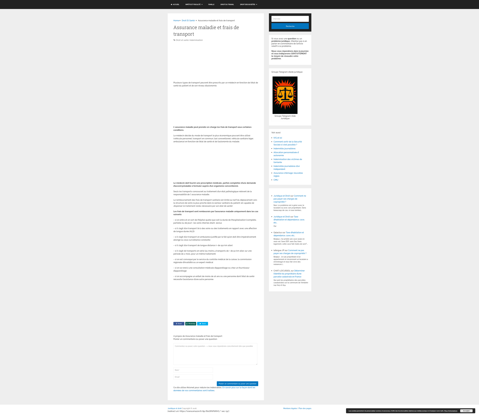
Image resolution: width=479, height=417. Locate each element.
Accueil (176, 4)
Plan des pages (305, 408)
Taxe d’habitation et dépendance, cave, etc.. (289, 219)
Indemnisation (196, 40)
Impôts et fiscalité (192, 4)
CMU (276, 180)
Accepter (466, 411)
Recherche (290, 26)
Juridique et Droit (282, 196)
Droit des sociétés (247, 4)
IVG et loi (278, 138)
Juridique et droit (174, 408)
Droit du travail (227, 4)
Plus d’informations (450, 411)
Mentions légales (290, 408)
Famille (211, 4)
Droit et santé (182, 40)
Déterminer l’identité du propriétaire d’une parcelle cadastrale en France (289, 274)
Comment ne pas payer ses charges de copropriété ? (290, 199)
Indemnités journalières (285, 148)
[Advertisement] (194, 61)
